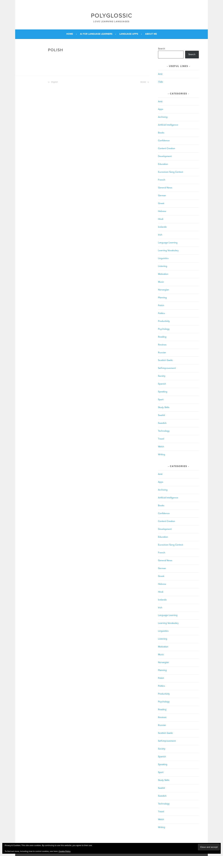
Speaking (162, 391)
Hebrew (162, 211)
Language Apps (128, 34)
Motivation (163, 274)
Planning (162, 297)
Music (161, 282)
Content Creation (166, 148)
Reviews (162, 344)
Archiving (162, 117)
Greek (143, 82)
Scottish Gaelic (165, 360)
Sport (160, 399)
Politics (161, 313)
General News (165, 187)
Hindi (160, 219)
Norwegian (163, 289)
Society (161, 376)
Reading (162, 336)
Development (165, 156)
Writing (161, 454)
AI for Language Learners (96, 34)
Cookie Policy (65, 851)
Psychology (164, 329)
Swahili (161, 415)
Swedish (162, 423)
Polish (161, 305)
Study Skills (163, 407)
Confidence (164, 140)
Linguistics (163, 258)
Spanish (162, 383)
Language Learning (167, 242)
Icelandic (162, 227)
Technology (164, 431)
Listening (162, 266)
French (161, 179)
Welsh (161, 446)
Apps (160, 109)
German (162, 195)
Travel (161, 438)
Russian (162, 352)
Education (163, 164)
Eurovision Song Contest (170, 172)
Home (69, 34)
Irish (160, 234)
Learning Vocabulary (168, 250)
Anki (160, 74)
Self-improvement (167, 368)
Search (161, 48)
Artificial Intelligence (168, 125)
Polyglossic (111, 15)
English (54, 82)
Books (161, 132)
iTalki (160, 81)
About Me (151, 34)
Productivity (164, 321)
